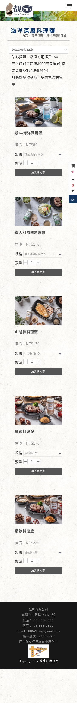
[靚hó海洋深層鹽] (38, 111)
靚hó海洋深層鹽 (29, 133)
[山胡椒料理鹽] (38, 310)
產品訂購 (37, 35)
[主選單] (69, 6)
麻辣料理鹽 (24, 431)
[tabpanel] (38, 16)
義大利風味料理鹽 (30, 232)
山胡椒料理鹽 (26, 332)
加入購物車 (38, 172)
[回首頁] (19, 10)
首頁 (25, 35)
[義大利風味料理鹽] (38, 211)
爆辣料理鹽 (24, 531)
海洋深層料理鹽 (56, 35)
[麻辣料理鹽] (38, 410)
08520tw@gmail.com (44, 631)
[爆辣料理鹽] (38, 509)
